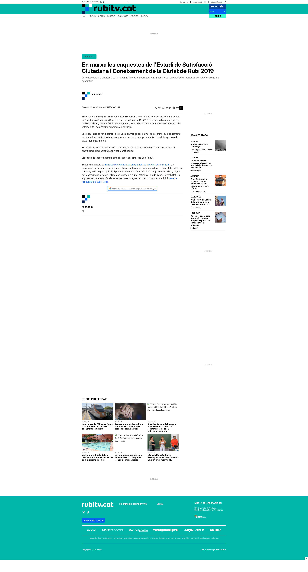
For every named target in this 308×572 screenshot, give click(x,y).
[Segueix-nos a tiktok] (88, 513)
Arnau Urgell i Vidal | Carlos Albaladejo (201, 151)
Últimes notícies (97, 16)
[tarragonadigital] (165, 530)
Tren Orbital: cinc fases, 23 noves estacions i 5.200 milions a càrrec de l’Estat (199, 183)
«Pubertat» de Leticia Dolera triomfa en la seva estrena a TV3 (200, 202)
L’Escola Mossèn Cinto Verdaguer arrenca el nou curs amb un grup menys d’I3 (163, 457)
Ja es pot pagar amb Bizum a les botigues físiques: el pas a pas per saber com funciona (200, 220)
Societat (111, 16)
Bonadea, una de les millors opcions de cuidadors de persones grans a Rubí (129, 426)
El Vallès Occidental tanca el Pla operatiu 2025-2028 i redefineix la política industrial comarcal (162, 427)
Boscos (194, 141)
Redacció (194, 228)
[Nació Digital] (105, 9)
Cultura (144, 16)
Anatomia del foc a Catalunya (199, 145)
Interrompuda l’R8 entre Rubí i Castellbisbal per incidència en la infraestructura (97, 426)
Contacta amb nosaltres (93, 520)
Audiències (195, 197)
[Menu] (83, 16)
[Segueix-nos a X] (83, 513)
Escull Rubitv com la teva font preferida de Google (134, 188)
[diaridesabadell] (113, 530)
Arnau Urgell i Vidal (197, 191)
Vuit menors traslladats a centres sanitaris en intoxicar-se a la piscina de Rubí (97, 457)
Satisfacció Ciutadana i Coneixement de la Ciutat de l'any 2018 (137, 164)
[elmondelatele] (194, 530)
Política (134, 16)
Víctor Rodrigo (196, 207)
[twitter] (83, 211)
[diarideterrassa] (138, 530)
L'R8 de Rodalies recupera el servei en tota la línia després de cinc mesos (201, 164)
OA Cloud (222, 550)
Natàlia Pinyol (195, 171)
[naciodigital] (91, 530)
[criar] (215, 530)
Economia (195, 213)
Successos (123, 16)
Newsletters (197, 2)
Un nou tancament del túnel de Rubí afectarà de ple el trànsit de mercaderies (129, 457)
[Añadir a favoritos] (181, 108)
